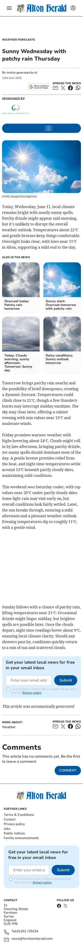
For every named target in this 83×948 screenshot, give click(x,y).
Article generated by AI (22, 72)
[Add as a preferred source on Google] (39, 86)
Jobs (7, 828)
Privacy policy (14, 824)
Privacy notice (31, 692)
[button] (9, 8)
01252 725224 (27, 931)
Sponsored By (13, 98)
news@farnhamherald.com (32, 939)
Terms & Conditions (19, 815)
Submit (65, 680)
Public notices (14, 833)
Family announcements (21, 838)
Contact (9, 819)
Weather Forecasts (18, 40)
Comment (67, 770)
